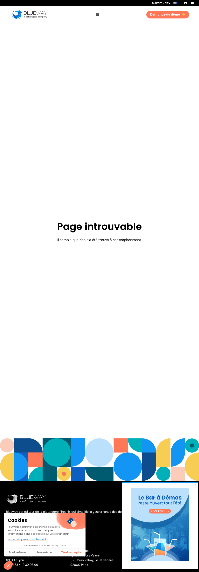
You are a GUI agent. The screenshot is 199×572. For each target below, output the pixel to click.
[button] (8, 565)
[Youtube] (192, 3)
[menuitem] (175, 3)
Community (161, 3)
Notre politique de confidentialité (27, 539)
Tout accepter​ (72, 552)
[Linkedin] (185, 3)
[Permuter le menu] (98, 15)
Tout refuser (17, 552)
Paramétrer (45, 552)
